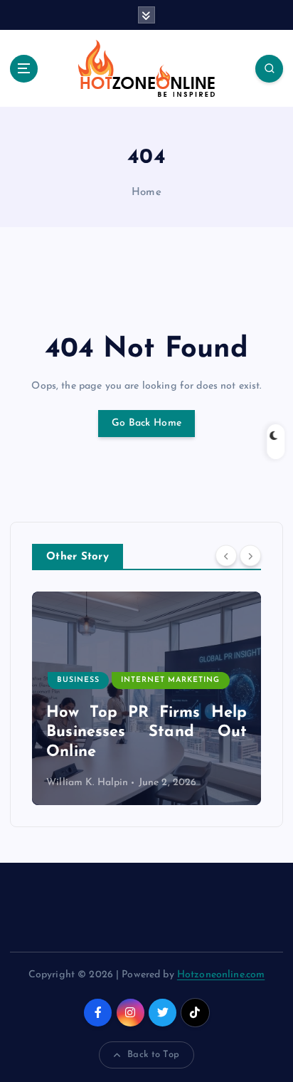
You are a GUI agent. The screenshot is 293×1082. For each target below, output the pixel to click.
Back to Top (153, 1054)
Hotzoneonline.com (221, 975)
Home (146, 192)
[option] (146, 698)
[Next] (250, 556)
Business (78, 680)
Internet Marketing (170, 680)
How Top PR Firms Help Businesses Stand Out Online (146, 732)
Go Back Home (146, 423)
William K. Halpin (87, 782)
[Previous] (226, 556)
